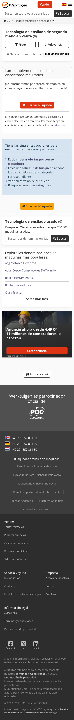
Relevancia (54, 45)
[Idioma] (64, 4)
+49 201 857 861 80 (24, 438)
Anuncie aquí (38, 374)
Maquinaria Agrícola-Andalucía (37, 483)
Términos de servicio (36, 712)
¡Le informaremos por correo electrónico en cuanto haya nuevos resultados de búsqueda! (36, 86)
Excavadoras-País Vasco (37, 509)
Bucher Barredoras (18, 285)
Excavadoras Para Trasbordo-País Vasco (37, 475)
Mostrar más (38, 299)
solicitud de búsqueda (37, 168)
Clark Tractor (14, 293)
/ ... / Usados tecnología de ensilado (29, 20)
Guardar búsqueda (38, 105)
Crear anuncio (37, 351)
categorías (43, 185)
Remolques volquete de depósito (37, 466)
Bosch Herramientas (19, 278)
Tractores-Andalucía (51, 500)
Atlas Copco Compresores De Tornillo (30, 270)
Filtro (22, 45)
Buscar (64, 13)
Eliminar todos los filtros (25, 54)
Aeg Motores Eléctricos (20, 263)
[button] (70, 4)
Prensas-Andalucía (22, 500)
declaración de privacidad (50, 125)
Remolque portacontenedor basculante (37, 492)
